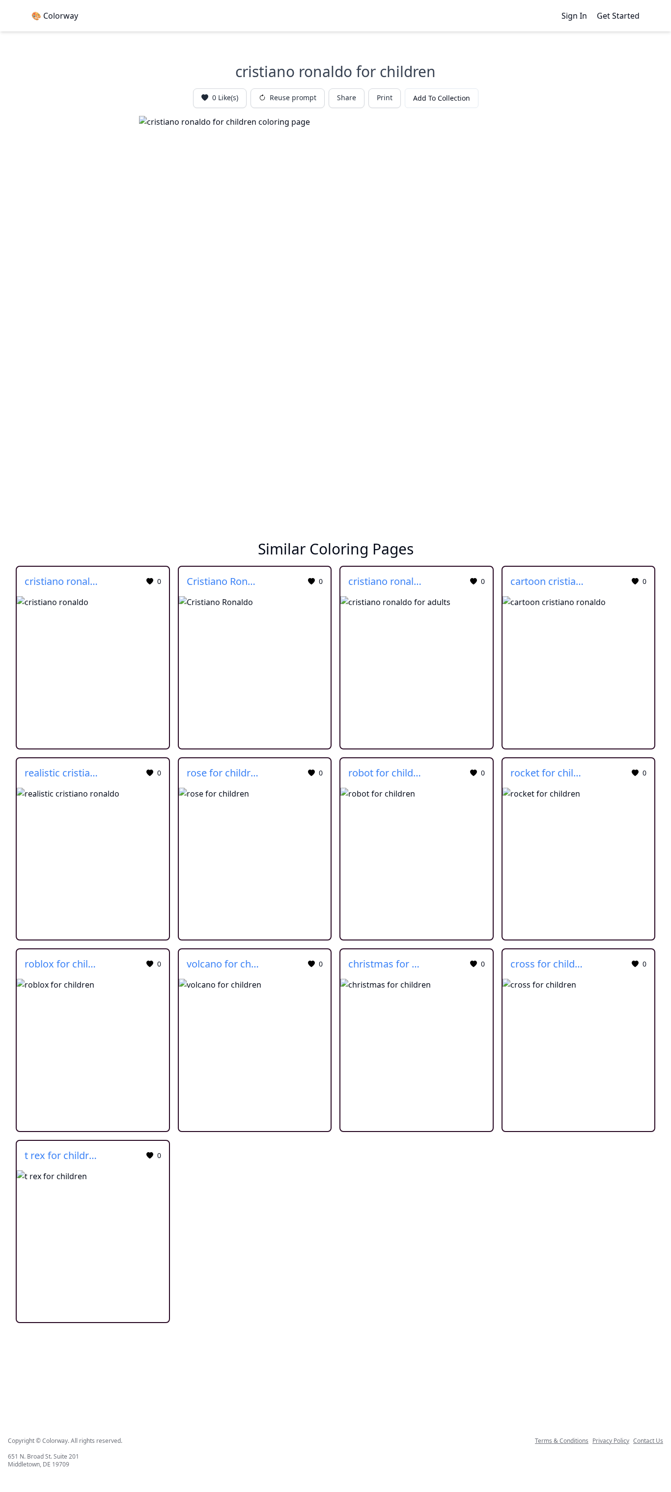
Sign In (574, 15)
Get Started (618, 15)
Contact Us (648, 1441)
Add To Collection (441, 98)
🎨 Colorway (54, 15)
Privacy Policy (610, 1441)
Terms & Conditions (561, 1441)
